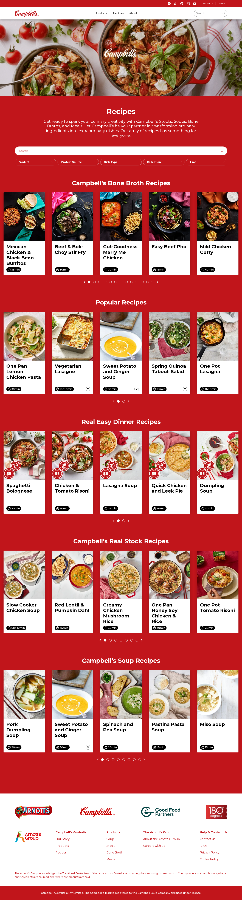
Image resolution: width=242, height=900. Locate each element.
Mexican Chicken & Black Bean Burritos (20, 255)
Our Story (62, 839)
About (133, 13)
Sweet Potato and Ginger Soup (119, 371)
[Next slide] (158, 282)
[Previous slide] (84, 282)
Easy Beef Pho (169, 246)
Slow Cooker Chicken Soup (23, 607)
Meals (110, 859)
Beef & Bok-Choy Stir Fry (70, 249)
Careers (221, 3)
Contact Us (207, 3)
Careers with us (154, 845)
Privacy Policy (209, 852)
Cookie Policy (209, 859)
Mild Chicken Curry (215, 249)
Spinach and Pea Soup (118, 727)
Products (101, 13)
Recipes (118, 13)
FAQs (203, 845)
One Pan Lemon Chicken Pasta (23, 371)
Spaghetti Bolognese (19, 488)
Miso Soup (212, 724)
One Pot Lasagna (210, 368)
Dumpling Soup (212, 488)
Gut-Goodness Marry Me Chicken (120, 252)
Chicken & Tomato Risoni (72, 488)
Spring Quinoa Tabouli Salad (169, 368)
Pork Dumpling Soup (18, 729)
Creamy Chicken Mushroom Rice (116, 613)
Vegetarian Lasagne (68, 368)
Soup (110, 839)
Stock (110, 845)
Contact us (207, 839)
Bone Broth (114, 852)
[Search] (223, 13)
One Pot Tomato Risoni (217, 607)
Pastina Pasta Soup (168, 727)
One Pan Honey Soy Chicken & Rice (165, 613)
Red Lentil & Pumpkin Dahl (72, 607)
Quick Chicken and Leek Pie (169, 488)
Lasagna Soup (120, 485)
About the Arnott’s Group (161, 839)
